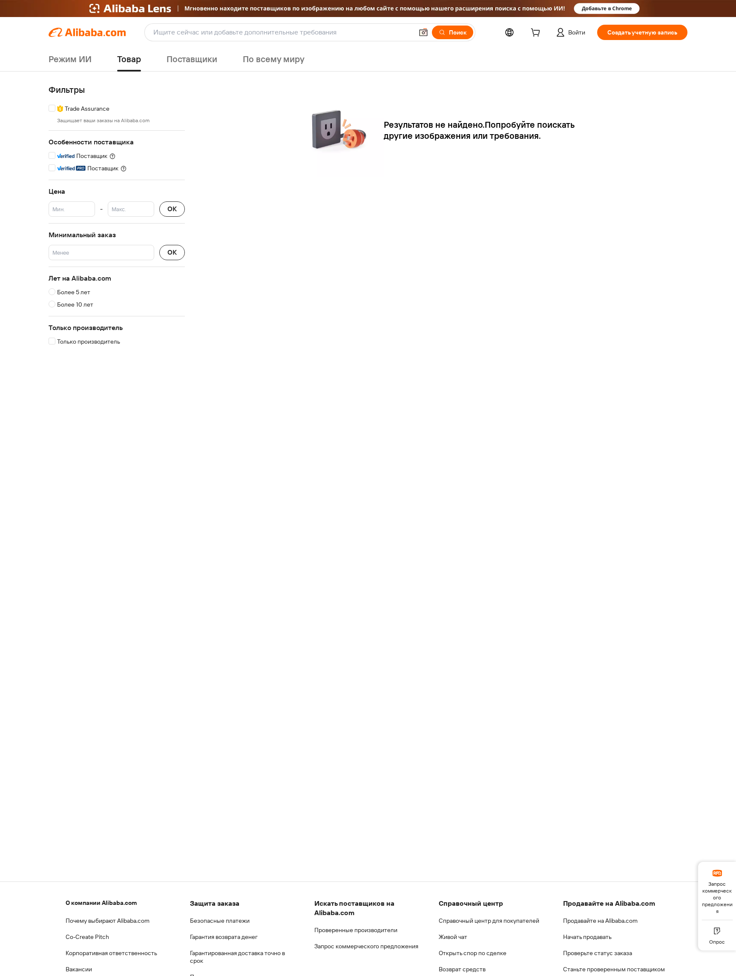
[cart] (537, 33)
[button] (423, 32)
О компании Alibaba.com (101, 902)
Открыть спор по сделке (472, 953)
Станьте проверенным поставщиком (614, 969)
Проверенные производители (355, 930)
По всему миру (274, 59)
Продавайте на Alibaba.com (600, 920)
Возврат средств (462, 969)
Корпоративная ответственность (111, 953)
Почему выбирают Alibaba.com (108, 920)
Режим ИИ (70, 59)
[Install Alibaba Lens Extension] (368, 8)
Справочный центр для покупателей (489, 920)
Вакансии (79, 969)
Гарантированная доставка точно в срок (237, 957)
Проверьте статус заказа (597, 953)
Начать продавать (587, 936)
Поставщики (192, 59)
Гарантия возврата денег (224, 936)
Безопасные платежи (220, 920)
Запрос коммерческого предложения (366, 946)
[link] (717, 890)
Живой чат (453, 936)
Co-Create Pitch (87, 936)
